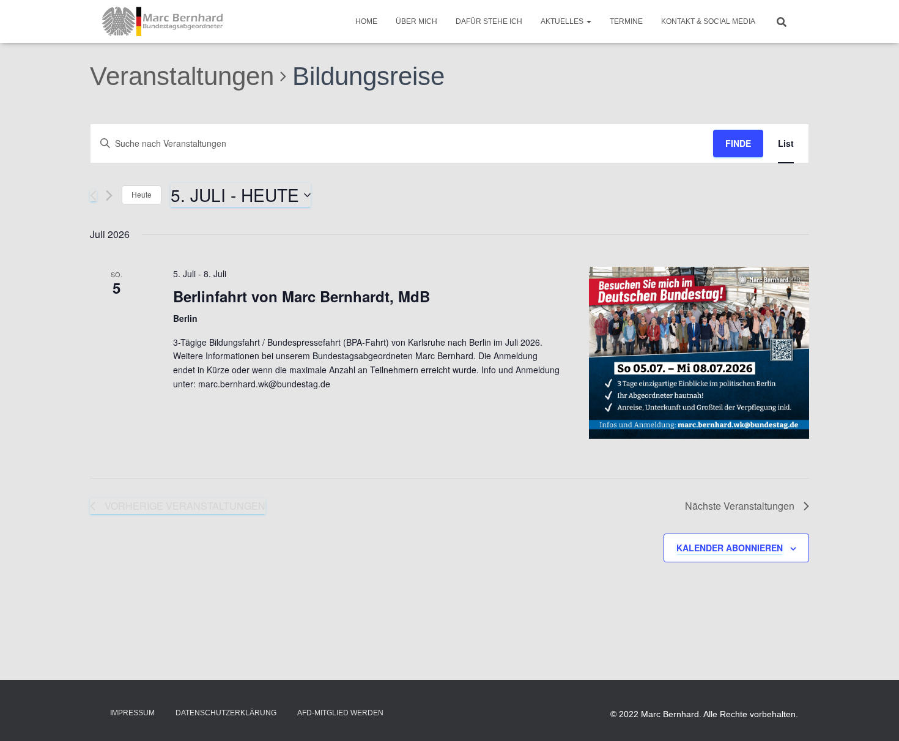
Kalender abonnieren (729, 548)
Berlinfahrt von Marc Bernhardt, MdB (301, 296)
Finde (738, 143)
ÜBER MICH (416, 21)
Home (366, 21)
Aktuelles (563, 21)
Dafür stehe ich (489, 21)
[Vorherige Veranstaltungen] (93, 195)
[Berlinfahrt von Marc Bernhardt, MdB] (699, 353)
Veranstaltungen (182, 76)
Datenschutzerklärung (226, 713)
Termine (626, 21)
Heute (141, 194)
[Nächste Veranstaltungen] (109, 195)
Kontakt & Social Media (708, 21)
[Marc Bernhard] (163, 21)
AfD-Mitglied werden (340, 713)
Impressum (132, 713)
